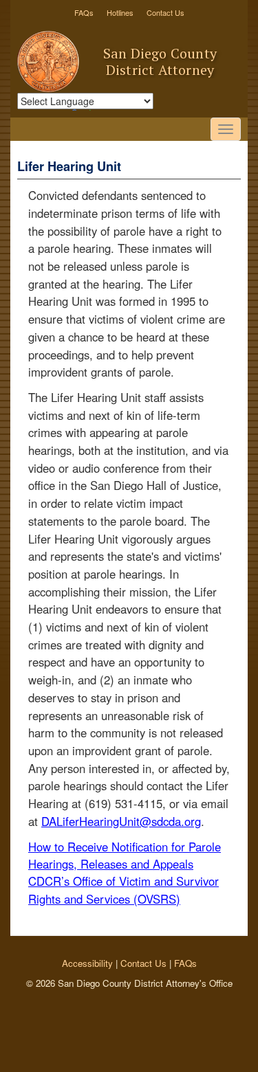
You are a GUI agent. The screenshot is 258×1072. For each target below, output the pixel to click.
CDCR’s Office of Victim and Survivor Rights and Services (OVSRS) (123, 889)
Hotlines (120, 12)
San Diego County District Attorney (160, 61)
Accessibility (87, 963)
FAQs (84, 12)
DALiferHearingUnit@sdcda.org (121, 821)
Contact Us (165, 12)
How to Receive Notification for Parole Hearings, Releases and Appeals (124, 855)
